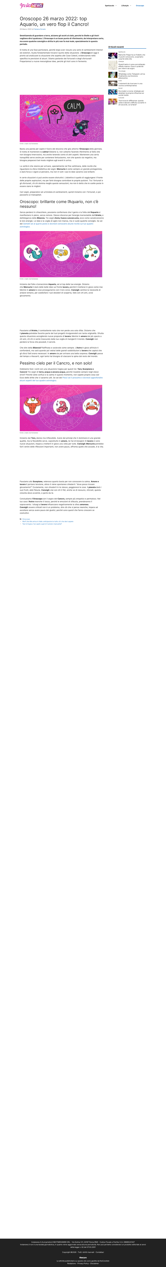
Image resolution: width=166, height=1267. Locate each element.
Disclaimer (94, 1263)
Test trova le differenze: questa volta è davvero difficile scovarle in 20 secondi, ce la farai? (132, 103)
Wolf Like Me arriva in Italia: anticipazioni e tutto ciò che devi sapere (47, 521)
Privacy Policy (83, 1263)
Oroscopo (140, 6)
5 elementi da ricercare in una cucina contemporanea (130, 84)
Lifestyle (125, 6)
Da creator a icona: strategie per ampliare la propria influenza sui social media (131, 93)
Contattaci (100, 1252)
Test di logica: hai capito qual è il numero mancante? (42, 524)
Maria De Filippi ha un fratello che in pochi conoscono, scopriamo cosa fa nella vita (131, 57)
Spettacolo (109, 6)
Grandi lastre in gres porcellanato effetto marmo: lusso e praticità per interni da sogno (131, 66)
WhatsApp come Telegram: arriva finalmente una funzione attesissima (131, 76)
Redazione (71, 1263)
